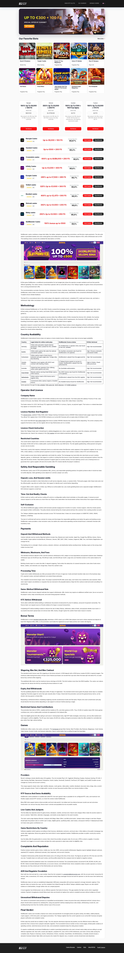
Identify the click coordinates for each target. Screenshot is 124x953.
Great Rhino (40, 86)
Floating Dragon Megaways (76, 87)
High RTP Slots (70, 3)
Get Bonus (29, 128)
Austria (23, 352)
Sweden (23, 381)
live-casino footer (41, 420)
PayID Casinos (101, 947)
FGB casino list (50, 385)
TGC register (50, 433)
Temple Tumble (41, 61)
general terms (27, 415)
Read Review (98, 140)
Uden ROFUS (91, 947)
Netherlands (25, 377)
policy (36, 507)
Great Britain (25, 373)
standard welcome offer (40, 619)
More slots (101, 38)
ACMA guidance (71, 385)
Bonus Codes (94, 3)
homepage (55, 729)
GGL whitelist (41, 385)
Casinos (79, 947)
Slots (84, 947)
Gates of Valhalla (77, 61)
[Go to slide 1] (62, 32)
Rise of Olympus (93, 61)
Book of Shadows (25, 61)
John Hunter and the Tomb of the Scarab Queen (61, 88)
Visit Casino (87, 140)
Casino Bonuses (70, 947)
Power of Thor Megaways (59, 61)
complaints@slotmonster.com (71, 874)
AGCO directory (59, 385)
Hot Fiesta (23, 86)
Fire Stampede (93, 86)
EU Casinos (82, 3)
